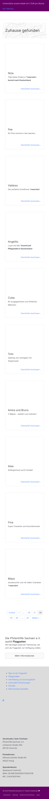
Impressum (7, 795)
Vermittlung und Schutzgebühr (21, 679)
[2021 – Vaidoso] (24, 168)
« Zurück (11, 612)
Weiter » (35, 618)
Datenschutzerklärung (27, 795)
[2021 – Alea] (24, 449)
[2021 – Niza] (24, 56)
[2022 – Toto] (24, 337)
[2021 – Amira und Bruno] (24, 393)
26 (29, 612)
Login (38, 795)
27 (35, 612)
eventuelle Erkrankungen (19, 683)
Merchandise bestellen (18, 689)
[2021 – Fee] (24, 112)
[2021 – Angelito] (24, 224)
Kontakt (11, 686)
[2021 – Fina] (24, 505)
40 (27, 618)
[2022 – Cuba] (24, 281)
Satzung (15, 795)
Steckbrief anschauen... (31, 89)
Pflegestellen (14, 676)
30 (17, 618)
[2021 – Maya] (24, 561)
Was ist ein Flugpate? (17, 673)
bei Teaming (8, 9)
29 (11, 618)
